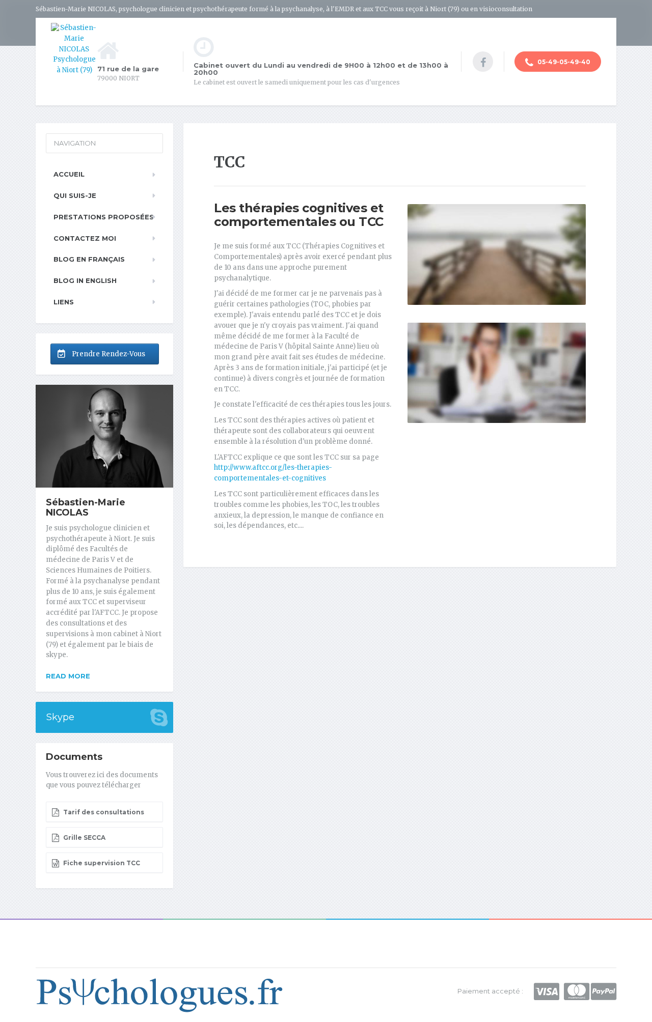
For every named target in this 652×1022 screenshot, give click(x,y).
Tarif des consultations (103, 812)
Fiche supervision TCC (101, 863)
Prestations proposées (103, 217)
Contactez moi (84, 238)
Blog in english (85, 280)
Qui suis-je (74, 195)
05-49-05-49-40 (563, 62)
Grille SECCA (83, 837)
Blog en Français (89, 259)
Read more (68, 676)
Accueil (69, 174)
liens (63, 302)
